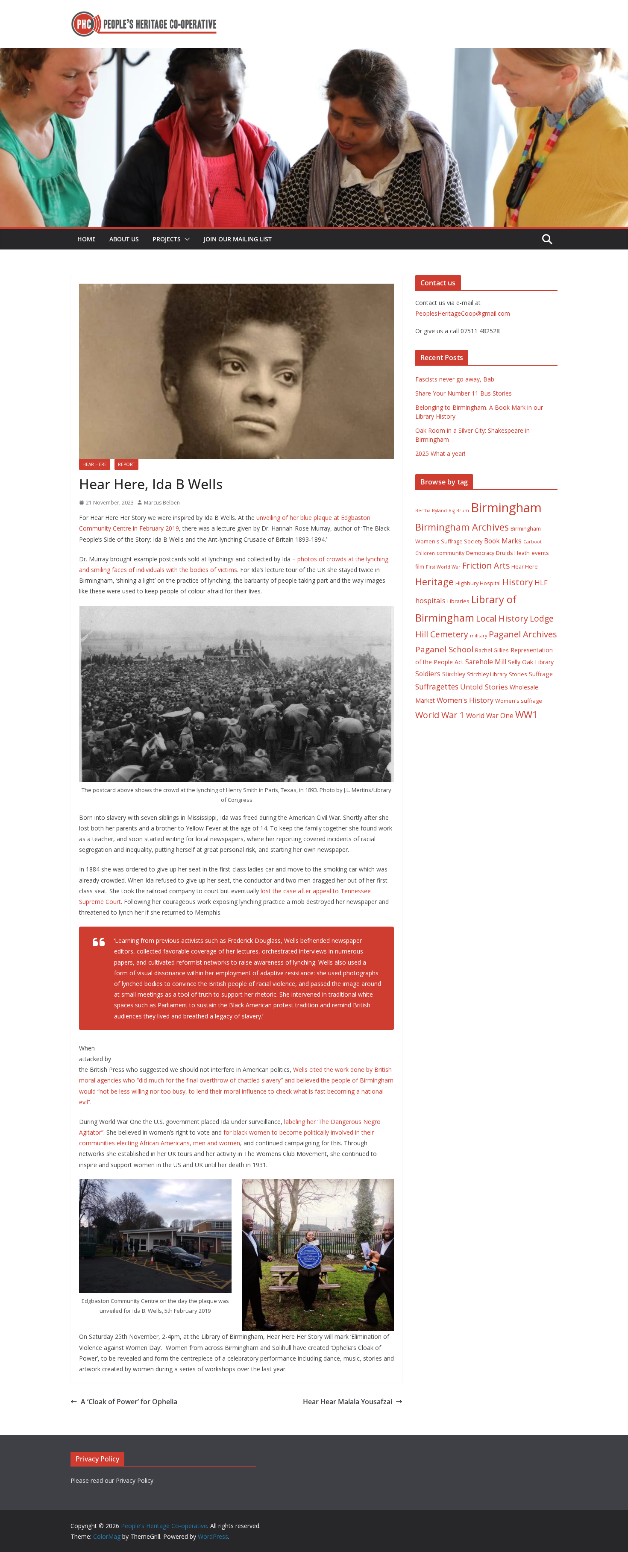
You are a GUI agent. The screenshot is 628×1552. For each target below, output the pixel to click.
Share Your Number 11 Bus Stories (463, 393)
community (450, 553)
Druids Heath (513, 553)
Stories (518, 674)
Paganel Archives (523, 634)
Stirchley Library (487, 674)
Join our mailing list (238, 239)
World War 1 (439, 715)
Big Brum (459, 510)
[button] (185, 239)
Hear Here (94, 464)
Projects (167, 239)
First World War (443, 567)
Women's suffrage (518, 700)
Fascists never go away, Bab (454, 379)
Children (425, 553)
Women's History (465, 700)
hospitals (430, 600)
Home (86, 239)
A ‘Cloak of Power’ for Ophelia (129, 1401)
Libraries (458, 601)
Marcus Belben (162, 502)
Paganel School (444, 649)
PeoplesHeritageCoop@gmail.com (462, 313)
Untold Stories (484, 687)
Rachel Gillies (492, 650)
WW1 (526, 714)
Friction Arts (486, 565)
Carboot (532, 542)
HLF (541, 582)
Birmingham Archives (462, 527)
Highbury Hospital (478, 583)
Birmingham (506, 507)
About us (124, 239)
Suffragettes (436, 686)
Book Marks (503, 541)
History (517, 582)
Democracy (480, 553)
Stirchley (453, 674)
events (540, 553)
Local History (502, 618)
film (419, 566)
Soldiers (427, 673)
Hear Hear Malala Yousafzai (347, 1401)
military (478, 636)
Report (126, 464)
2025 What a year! (440, 453)
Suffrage (541, 674)
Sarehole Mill (485, 661)
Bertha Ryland (431, 510)
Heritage (434, 581)
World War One (490, 715)
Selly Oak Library (531, 662)
